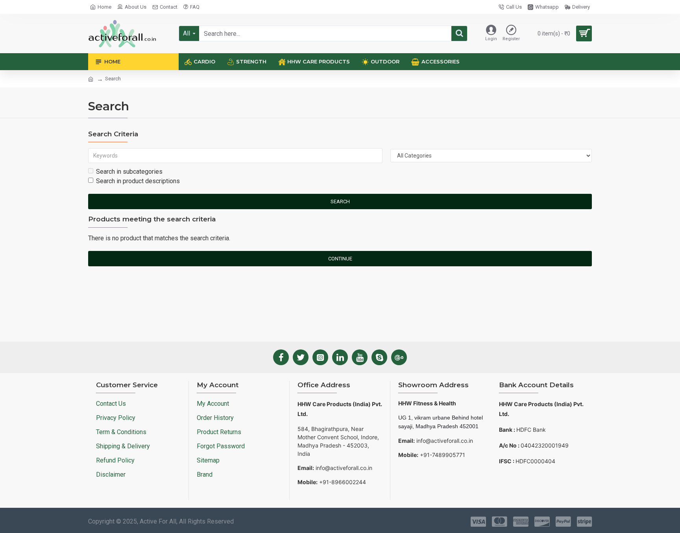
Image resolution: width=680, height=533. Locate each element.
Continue (340, 259)
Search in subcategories (129, 171)
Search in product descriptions (138, 181)
